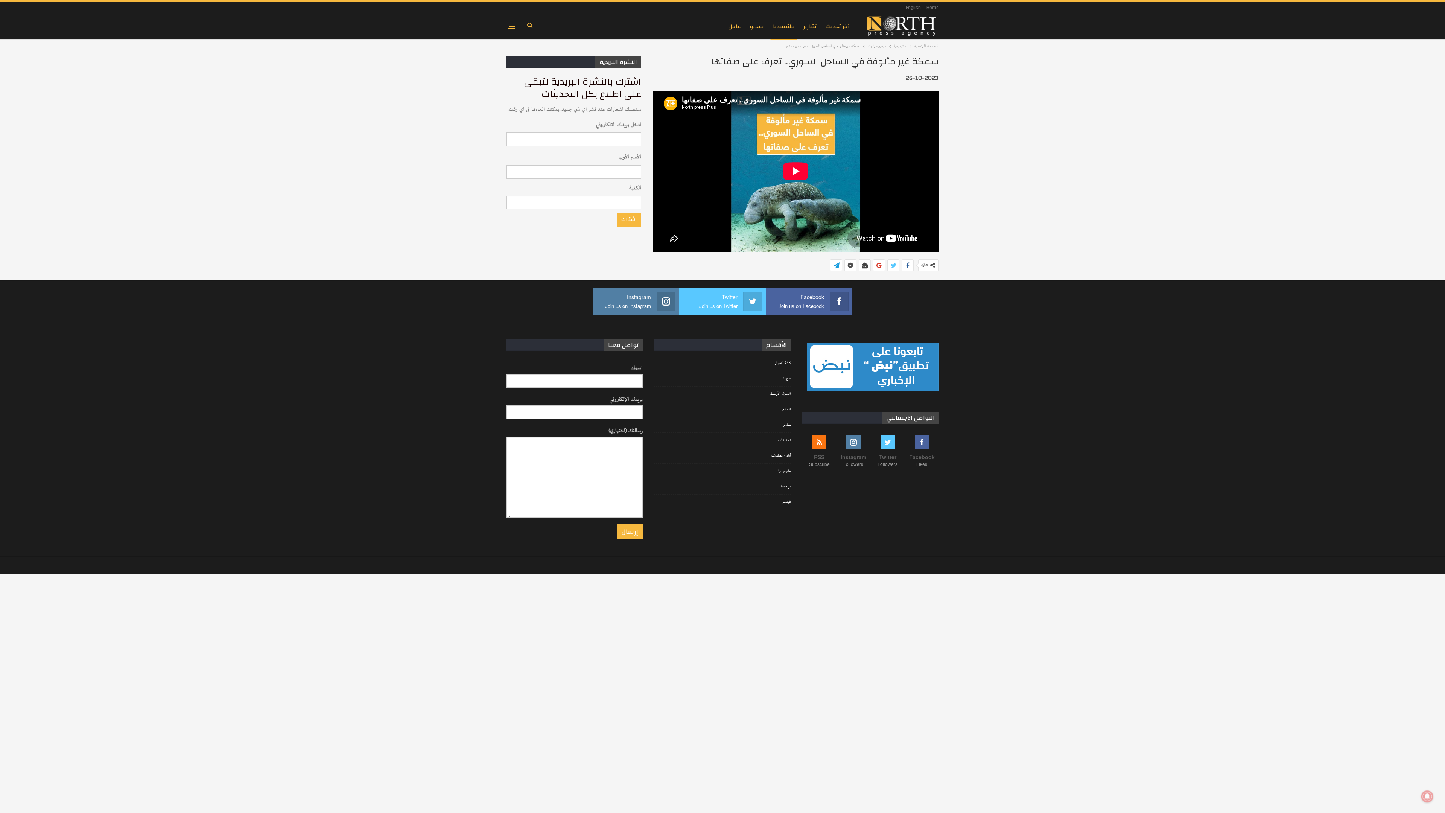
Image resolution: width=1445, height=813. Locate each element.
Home (932, 7)
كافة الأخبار (783, 363)
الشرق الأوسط (780, 394)
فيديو (757, 26)
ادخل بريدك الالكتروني (618, 124)
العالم (786, 409)
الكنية (635, 188)
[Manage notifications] (1427, 796)
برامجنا (786, 486)
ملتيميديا (783, 26)
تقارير (810, 26)
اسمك (637, 368)
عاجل (735, 26)
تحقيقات (784, 440)
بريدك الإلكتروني (626, 399)
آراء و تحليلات (781, 455)
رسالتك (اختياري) (625, 430)
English (913, 7)
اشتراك (629, 219)
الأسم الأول (630, 157)
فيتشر (786, 502)
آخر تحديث (838, 26)
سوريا (787, 378)
